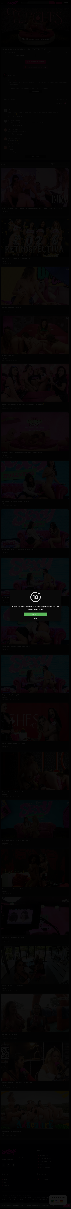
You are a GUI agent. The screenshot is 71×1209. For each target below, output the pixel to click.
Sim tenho (35, 614)
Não (35, 618)
